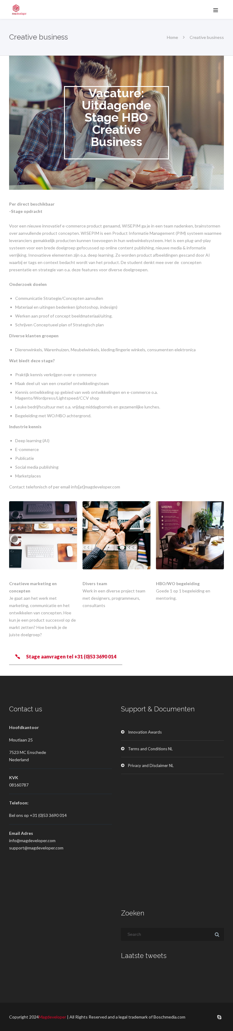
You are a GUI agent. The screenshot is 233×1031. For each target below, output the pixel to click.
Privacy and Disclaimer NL (151, 765)
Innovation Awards (145, 732)
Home (172, 37)
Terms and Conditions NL (150, 748)
